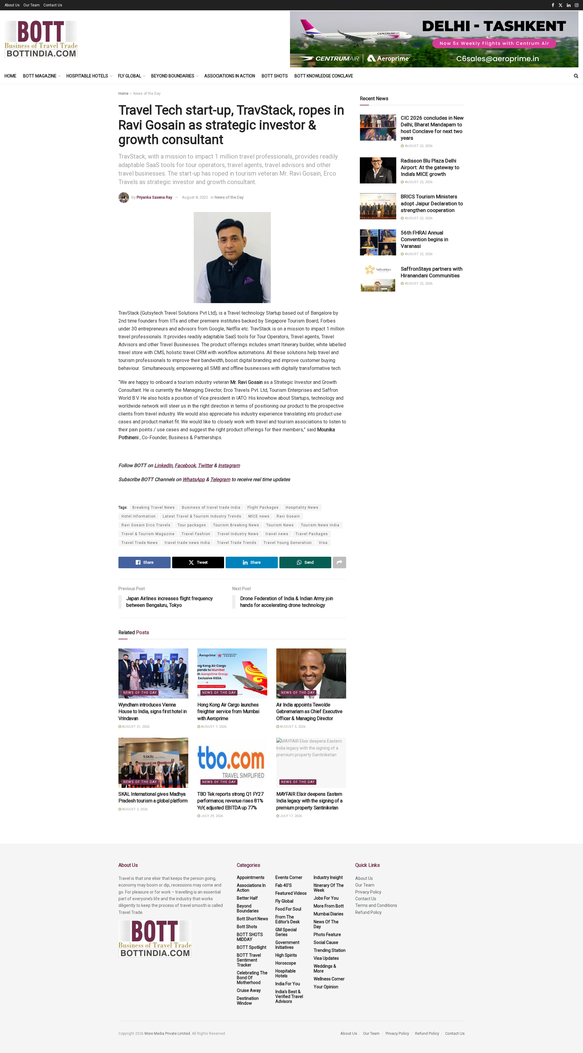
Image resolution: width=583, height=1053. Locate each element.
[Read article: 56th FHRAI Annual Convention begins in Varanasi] (378, 242)
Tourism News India (320, 525)
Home (10, 76)
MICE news (259, 516)
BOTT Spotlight (251, 947)
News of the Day (147, 93)
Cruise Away (249, 990)
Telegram (220, 479)
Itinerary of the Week (329, 888)
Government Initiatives (287, 945)
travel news (277, 534)
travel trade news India (187, 543)
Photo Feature (327, 934)
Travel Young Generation (288, 543)
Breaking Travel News (153, 507)
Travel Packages (311, 534)
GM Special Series (286, 932)
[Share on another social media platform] (339, 562)
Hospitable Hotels (87, 76)
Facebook (185, 465)
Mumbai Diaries (328, 913)
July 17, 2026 (290, 816)
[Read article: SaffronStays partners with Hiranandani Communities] (378, 278)
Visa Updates (326, 958)
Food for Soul (288, 909)
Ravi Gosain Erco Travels (146, 525)
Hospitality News (302, 507)
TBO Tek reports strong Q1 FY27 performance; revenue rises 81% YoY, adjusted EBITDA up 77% (230, 801)
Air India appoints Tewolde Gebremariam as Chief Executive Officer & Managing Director (309, 711)
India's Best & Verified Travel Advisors (289, 996)
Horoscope (285, 963)
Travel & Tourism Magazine (148, 534)
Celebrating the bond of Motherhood (252, 977)
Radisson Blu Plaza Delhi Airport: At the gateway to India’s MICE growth (430, 167)
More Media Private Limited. (168, 1033)
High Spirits (286, 955)
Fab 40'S (283, 885)
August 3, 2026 (134, 809)
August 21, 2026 (135, 727)
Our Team (31, 5)
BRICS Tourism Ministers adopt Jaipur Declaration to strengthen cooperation (432, 203)
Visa (323, 543)
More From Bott (329, 906)
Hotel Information (138, 516)
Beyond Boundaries (172, 76)
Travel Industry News (238, 534)
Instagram (229, 465)
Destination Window (248, 1001)
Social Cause (326, 942)
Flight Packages (263, 507)
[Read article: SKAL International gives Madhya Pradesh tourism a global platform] (153, 763)
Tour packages (192, 525)
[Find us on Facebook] (553, 5)
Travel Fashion (196, 534)
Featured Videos (291, 893)
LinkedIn (163, 465)
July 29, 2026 (211, 816)
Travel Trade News (139, 543)
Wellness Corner (329, 978)
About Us (12, 5)
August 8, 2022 (195, 197)
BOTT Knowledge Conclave (324, 76)
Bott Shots (275, 76)
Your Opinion (326, 986)
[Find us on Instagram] (576, 5)
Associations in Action (229, 76)
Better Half (247, 898)
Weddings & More (325, 968)
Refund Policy (368, 912)
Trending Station (330, 950)
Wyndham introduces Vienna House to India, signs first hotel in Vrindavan (152, 711)
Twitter (205, 465)
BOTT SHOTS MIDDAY (250, 937)
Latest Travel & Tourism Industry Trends (202, 516)
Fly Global (129, 76)
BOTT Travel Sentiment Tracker (249, 960)
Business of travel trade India (211, 507)
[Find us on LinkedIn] (569, 5)
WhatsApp (193, 479)
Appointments (250, 877)
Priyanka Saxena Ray (154, 197)
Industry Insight (328, 877)
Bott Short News (252, 918)
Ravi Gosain (288, 516)
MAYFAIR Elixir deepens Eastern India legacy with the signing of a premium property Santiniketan (309, 801)
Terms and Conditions (376, 905)
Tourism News (280, 525)
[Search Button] (576, 76)
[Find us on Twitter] (560, 5)
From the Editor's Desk (287, 919)
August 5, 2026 (292, 727)
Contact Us (52, 5)
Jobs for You (326, 898)
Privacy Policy (368, 892)
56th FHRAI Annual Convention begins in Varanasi (424, 239)
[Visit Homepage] (41, 39)
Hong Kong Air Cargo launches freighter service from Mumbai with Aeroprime (228, 711)
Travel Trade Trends (237, 543)
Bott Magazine (39, 76)
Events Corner (288, 877)
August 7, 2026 (213, 727)
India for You (287, 983)
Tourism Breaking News (236, 525)
